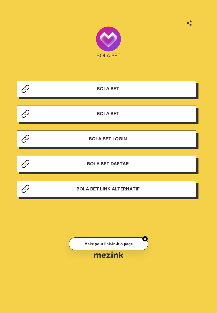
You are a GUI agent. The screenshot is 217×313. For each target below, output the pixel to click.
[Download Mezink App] (108, 254)
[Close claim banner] (145, 239)
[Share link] (189, 22)
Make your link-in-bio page (108, 244)
